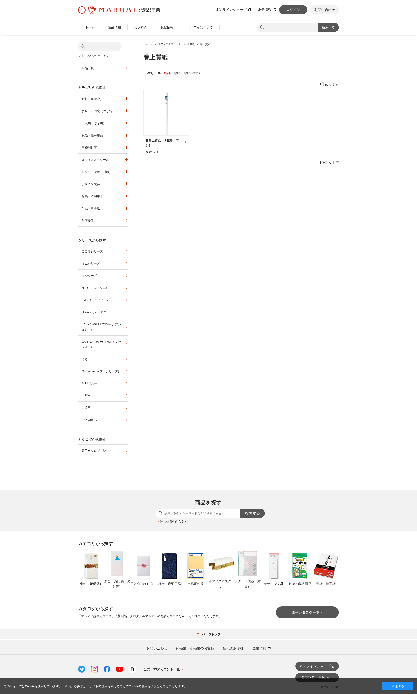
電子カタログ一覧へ (307, 612)
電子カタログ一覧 (94, 450)
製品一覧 (88, 68)
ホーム (90, 27)
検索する (328, 27)
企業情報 (264, 10)
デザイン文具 (91, 184)
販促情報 (167, 27)
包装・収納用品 (92, 196)
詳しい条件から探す (95, 56)
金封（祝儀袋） (92, 99)
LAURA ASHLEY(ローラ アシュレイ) (101, 327)
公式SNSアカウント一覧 (162, 669)
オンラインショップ (231, 10)
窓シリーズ (89, 275)
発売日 (177, 73)
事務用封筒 (89, 147)
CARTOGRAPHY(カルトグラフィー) (101, 344)
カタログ (140, 27)
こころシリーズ (92, 251)
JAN (158, 73)
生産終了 (88, 220)
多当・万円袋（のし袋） (98, 111)
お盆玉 (86, 407)
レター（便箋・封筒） (97, 172)
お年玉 (86, 395)
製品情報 (114, 27)
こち (85, 359)
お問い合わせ (324, 10)
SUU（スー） (91, 383)
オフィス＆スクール (95, 159)
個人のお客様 (233, 648)
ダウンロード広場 (315, 677)
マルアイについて (200, 27)
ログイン (293, 10)
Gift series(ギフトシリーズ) (100, 371)
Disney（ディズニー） (97, 312)
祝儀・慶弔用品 (92, 135)
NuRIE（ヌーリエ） (95, 288)
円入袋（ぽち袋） (94, 123)
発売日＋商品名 (192, 73)
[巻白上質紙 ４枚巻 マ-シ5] (166, 112)
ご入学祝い (89, 420)
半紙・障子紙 (91, 208)
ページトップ (211, 634)
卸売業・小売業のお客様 (195, 648)
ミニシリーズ (91, 263)
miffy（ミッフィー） (95, 300)
